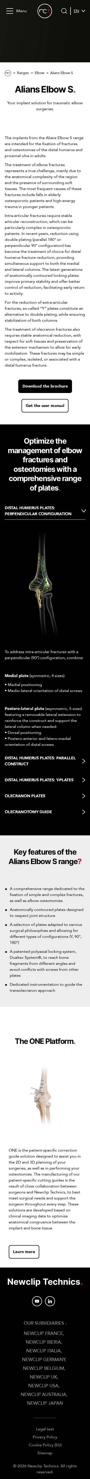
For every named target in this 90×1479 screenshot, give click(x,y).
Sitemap (45, 1453)
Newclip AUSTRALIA (43, 1394)
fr (76, 17)
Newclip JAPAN (45, 1403)
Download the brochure (45, 386)
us (76, 29)
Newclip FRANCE (43, 1333)
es (76, 23)
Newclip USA (43, 1386)
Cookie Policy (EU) (45, 1445)
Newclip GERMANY (43, 1360)
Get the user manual (45, 405)
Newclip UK (43, 1377)
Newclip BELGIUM (43, 1368)
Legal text (45, 1429)
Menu (21, 11)
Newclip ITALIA (43, 1351)
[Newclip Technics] (45, 11)
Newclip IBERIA (43, 1342)
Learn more (24, 1252)
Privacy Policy (45, 1437)
